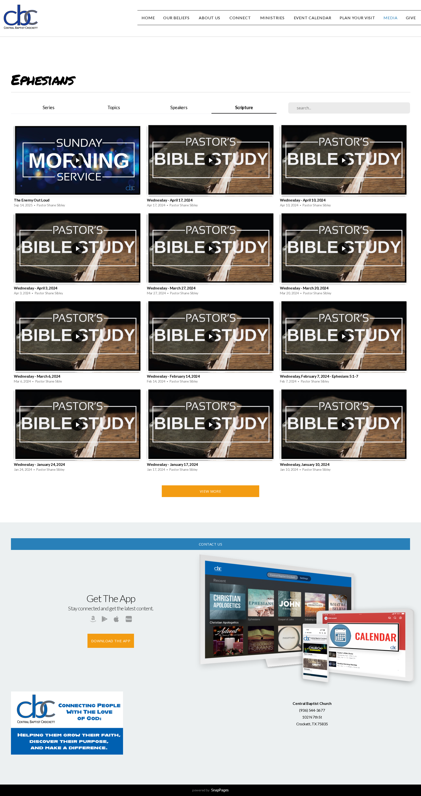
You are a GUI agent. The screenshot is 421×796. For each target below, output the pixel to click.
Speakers (178, 107)
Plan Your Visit (357, 17)
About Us (210, 17)
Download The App (110, 640)
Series (48, 107)
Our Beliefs (177, 17)
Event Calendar (312, 17)
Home (148, 17)
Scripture (244, 107)
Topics (113, 107)
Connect (241, 17)
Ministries (273, 17)
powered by (210, 790)
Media (390, 17)
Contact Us (210, 544)
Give (411, 17)
